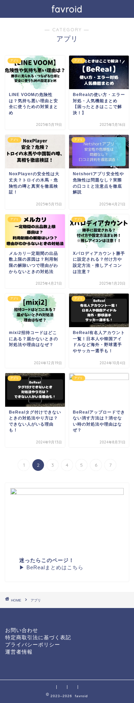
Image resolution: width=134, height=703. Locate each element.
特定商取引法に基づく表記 (38, 637)
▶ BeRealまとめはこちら (51, 567)
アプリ (36, 600)
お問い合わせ (21, 630)
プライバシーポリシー (32, 645)
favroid (67, 8)
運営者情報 (19, 652)
